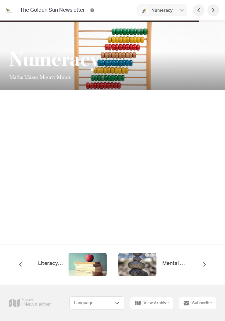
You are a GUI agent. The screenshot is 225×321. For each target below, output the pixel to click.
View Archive (156, 303)
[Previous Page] (198, 10)
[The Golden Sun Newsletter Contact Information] (92, 10)
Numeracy (162, 10)
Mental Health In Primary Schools (174, 263)
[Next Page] (213, 10)
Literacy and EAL (50, 263)
